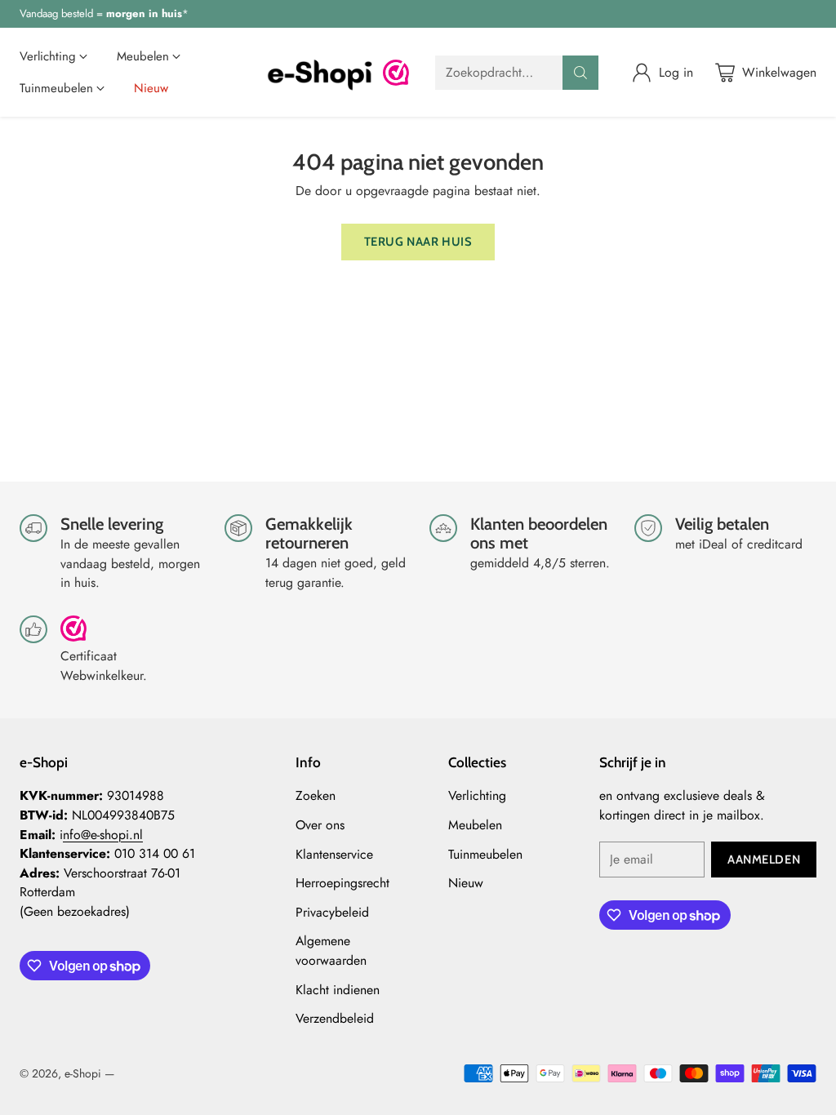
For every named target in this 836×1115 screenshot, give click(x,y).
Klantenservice (334, 854)
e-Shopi (82, 1073)
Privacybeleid (332, 912)
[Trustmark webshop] (73, 635)
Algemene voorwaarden (331, 950)
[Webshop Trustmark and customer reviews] (396, 73)
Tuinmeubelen (485, 854)
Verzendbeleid (335, 1018)
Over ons (320, 824)
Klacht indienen (338, 989)
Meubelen (475, 824)
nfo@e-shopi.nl (103, 834)
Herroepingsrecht (342, 882)
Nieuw (465, 882)
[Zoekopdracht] (580, 73)
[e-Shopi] (319, 72)
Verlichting (477, 795)
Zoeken (316, 795)
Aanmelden (763, 859)
